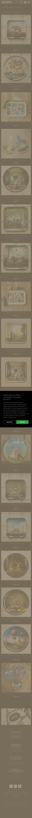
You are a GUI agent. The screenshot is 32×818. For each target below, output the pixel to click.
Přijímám (22, 422)
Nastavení (10, 422)
